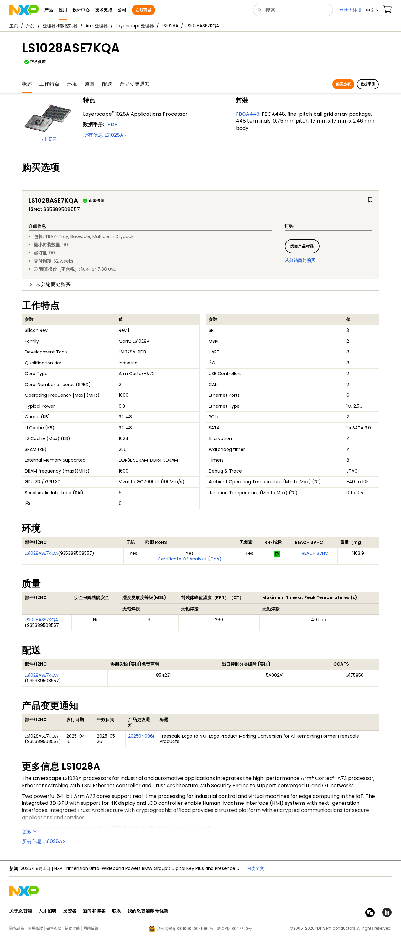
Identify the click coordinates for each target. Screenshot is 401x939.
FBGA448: (248, 114)
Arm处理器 (97, 26)
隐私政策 (16, 928)
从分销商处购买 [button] (53, 284)
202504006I (141, 736)
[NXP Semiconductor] (24, 10)
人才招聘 (48, 911)
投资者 (70, 911)
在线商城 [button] (143, 10)
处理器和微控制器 (60, 26)
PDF (112, 124)
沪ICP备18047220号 (234, 928)
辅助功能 (72, 928)
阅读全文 (255, 868)
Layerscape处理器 (135, 26)
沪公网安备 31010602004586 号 (185, 928)
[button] (372, 10)
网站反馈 (90, 928)
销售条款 (53, 928)
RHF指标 (273, 542)
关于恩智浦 (20, 911)
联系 (116, 911)
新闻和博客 (94, 911)
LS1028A (170, 26)
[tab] (200, 284)
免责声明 (150, 664)
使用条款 (35, 928)
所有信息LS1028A (103, 135)
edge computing (176, 828)
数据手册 (368, 84)
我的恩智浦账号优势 (148, 911)
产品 (30, 26)
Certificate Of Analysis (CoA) (189, 559)
